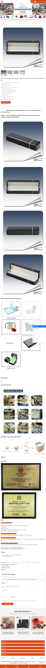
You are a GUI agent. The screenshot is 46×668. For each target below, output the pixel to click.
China (20, 562)
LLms (43, 661)
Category (8, 19)
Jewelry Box (13, 19)
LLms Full (41, 663)
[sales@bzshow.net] (3, 569)
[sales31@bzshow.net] (5, 569)
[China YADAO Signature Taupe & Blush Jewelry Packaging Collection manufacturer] (8, 623)
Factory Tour (23, 657)
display (8, 562)
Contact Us (42, 657)
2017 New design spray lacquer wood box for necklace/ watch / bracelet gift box (21, 579)
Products (12, 657)
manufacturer (14, 562)
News (32, 657)
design (38, 562)
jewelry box (28, 562)
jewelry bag (9, 343)
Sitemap (39, 661)
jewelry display (11, 318)
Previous (2, 625)
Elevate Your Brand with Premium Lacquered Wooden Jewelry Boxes (38, 633)
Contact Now (6, 102)
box (23, 562)
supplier (33, 562)
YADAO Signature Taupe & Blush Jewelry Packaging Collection (7, 633)
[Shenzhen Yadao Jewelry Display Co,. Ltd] (2, 1)
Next (44, 625)
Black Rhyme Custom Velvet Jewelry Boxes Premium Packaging (23, 633)
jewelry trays (11, 368)
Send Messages (7, 603)
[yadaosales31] (2, 569)
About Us (3, 657)
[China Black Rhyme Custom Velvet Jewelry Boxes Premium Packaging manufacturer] (23, 623)
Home (5, 19)
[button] (45, 10)
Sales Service (36, 328)
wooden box (18, 19)
